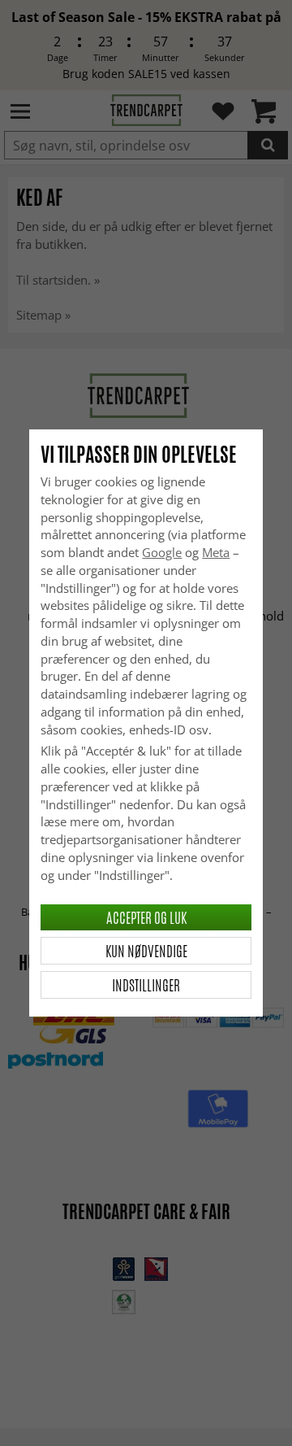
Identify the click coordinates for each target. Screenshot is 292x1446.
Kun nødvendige (146, 950)
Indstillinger (146, 984)
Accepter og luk (146, 917)
